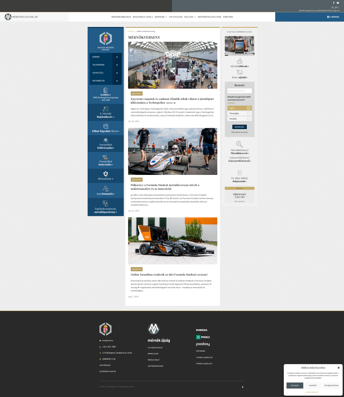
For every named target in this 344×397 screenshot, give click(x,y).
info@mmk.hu (107, 340)
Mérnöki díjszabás (121, 17)
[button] (338, 367)
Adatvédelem (104, 365)
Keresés (239, 127)
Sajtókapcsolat (155, 347)
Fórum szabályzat (204, 363)
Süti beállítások (331, 385)
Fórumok (228, 17)
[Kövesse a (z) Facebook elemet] (334, 3)
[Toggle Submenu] (117, 57)
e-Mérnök (334, 17)
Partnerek (200, 351)
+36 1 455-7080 (109, 346)
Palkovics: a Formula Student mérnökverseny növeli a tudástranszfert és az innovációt (165, 186)
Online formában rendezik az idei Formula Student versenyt (169, 274)
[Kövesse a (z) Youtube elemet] (338, 3)
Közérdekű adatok (107, 371)
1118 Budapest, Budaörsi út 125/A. (117, 353)
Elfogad (295, 385)
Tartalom (233, 118)
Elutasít (312, 385)
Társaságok (234, 113)
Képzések (160, 17)
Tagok (231, 108)
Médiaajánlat (154, 360)
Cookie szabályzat (312, 392)
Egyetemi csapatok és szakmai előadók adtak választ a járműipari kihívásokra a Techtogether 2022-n (172, 100)
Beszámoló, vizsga (143, 17)
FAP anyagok (175, 17)
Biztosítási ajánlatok (209, 17)
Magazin (188, 17)
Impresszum (153, 353)
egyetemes (136, 93)
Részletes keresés (240, 132)
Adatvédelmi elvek (155, 366)
